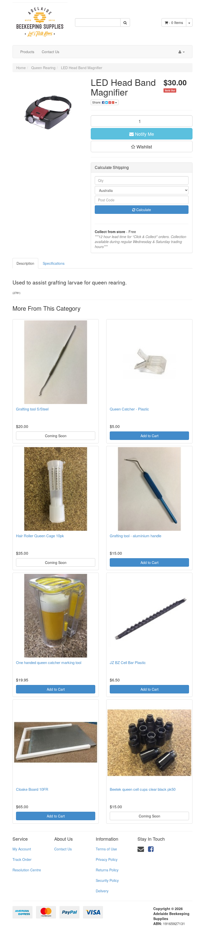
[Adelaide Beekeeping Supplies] (40, 19)
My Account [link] (21, 848)
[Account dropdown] (181, 51)
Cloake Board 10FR (32, 789)
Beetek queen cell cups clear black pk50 (143, 789)
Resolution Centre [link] (26, 869)
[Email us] (141, 848)
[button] (142, 146)
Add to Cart (149, 435)
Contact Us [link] (63, 848)
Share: (97, 102)
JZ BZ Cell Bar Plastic (128, 662)
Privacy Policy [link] (107, 859)
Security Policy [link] (107, 880)
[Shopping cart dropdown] (189, 22)
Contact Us (50, 51)
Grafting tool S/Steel (32, 408)
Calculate (143, 209)
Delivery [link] (102, 890)
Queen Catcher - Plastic (129, 408)
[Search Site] (125, 22)
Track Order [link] (22, 859)
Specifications (53, 263)
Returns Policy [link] (107, 869)
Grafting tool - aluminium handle (135, 535)
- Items (176, 22)
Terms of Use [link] (106, 848)
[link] (151, 848)
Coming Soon (55, 435)
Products (27, 51)
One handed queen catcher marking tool (48, 662)
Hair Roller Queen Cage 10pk (40, 535)
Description (25, 263)
